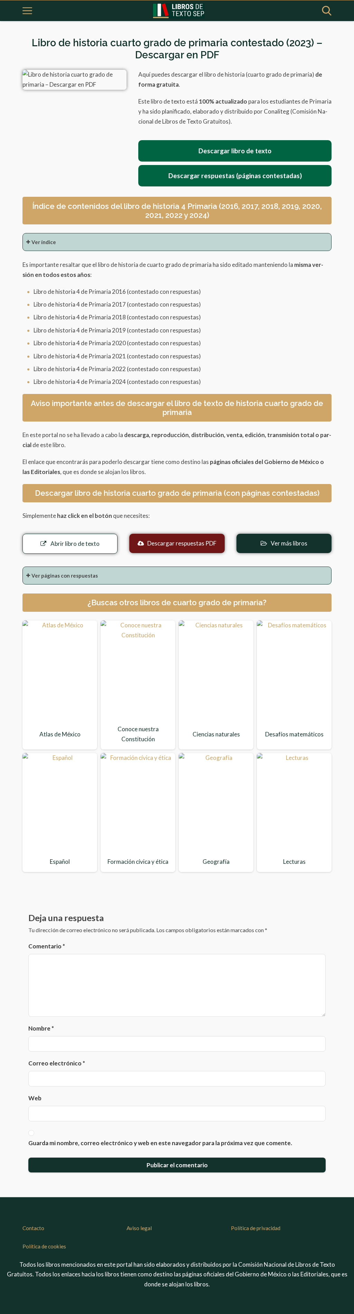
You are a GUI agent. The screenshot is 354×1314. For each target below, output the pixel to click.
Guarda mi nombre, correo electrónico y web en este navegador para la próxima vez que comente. (160, 1143)
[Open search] (327, 11)
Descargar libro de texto (234, 151)
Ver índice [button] (43, 242)
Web (34, 1098)
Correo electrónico (56, 1063)
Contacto (33, 1228)
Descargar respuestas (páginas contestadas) (235, 176)
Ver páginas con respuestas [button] (64, 575)
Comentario (46, 946)
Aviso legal (139, 1228)
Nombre (41, 1028)
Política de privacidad (255, 1228)
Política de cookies (44, 1246)
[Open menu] (27, 11)
